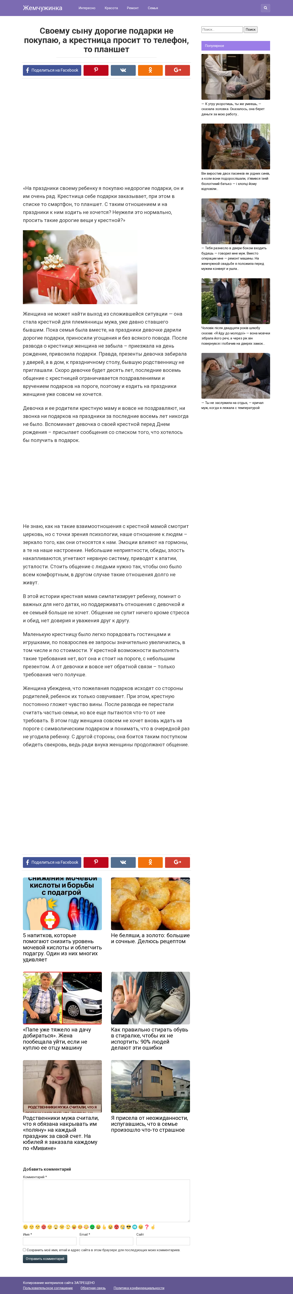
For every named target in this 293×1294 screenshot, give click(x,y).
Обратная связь (93, 1288)
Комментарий (35, 1177)
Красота (111, 8)
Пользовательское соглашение (48, 1288)
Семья (153, 8)
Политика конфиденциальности (139, 1288)
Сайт (140, 1234)
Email (85, 1234)
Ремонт (133, 8)
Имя (27, 1234)
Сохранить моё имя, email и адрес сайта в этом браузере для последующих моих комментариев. (103, 1250)
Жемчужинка (42, 8)
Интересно (87, 8)
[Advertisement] (89, 131)
